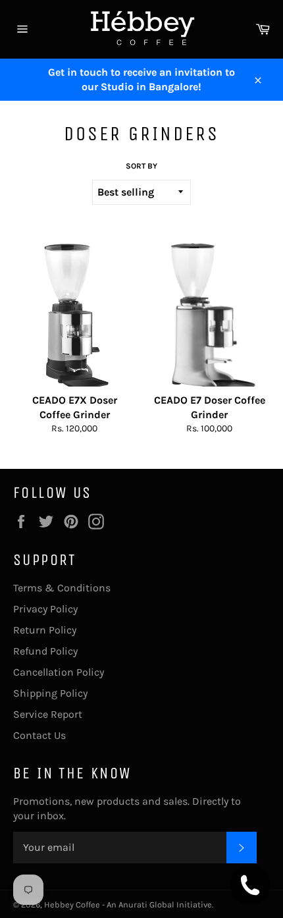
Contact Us (39, 735)
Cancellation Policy (58, 672)
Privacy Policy (45, 609)
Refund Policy (45, 651)
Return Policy (44, 630)
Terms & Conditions (62, 587)
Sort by (141, 166)
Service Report (47, 714)
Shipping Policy (50, 693)
